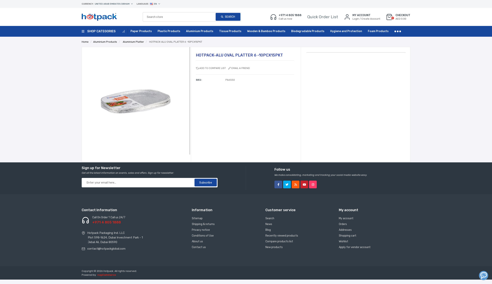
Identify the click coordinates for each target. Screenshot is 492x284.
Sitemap (197, 218)
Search (229, 16)
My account (346, 218)
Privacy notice (201, 230)
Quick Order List (322, 16)
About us (197, 241)
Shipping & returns (203, 224)
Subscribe (205, 182)
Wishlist (343, 241)
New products (274, 247)
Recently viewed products (281, 235)
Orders (343, 224)
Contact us (199, 247)
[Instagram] (313, 184)
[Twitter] (287, 184)
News (268, 224)
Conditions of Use (203, 235)
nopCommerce (106, 274)
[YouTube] (304, 184)
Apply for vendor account (355, 247)
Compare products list (279, 241)
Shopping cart (347, 235)
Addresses (345, 230)
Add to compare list (212, 68)
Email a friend (240, 68)
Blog (268, 230)
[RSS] (295, 184)
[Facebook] (278, 184)
